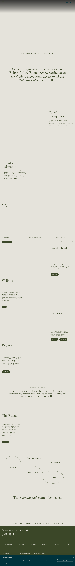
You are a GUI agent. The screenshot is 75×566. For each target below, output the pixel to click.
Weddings (54, 339)
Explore (51, 53)
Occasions (44, 53)
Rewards (68, 544)
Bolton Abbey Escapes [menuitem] (39, 553)
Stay (22, 53)
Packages (33, 544)
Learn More (6, 371)
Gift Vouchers (8, 544)
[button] (70, 241)
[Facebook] (68, 552)
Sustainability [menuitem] (5, 553)
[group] (14, 223)
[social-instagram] (72, 552)
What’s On (56, 544)
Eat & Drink (54, 274)
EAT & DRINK (29, 53)
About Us (44, 544)
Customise (65, 560)
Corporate (63, 339)
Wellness (36, 53)
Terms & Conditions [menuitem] (25, 553)
